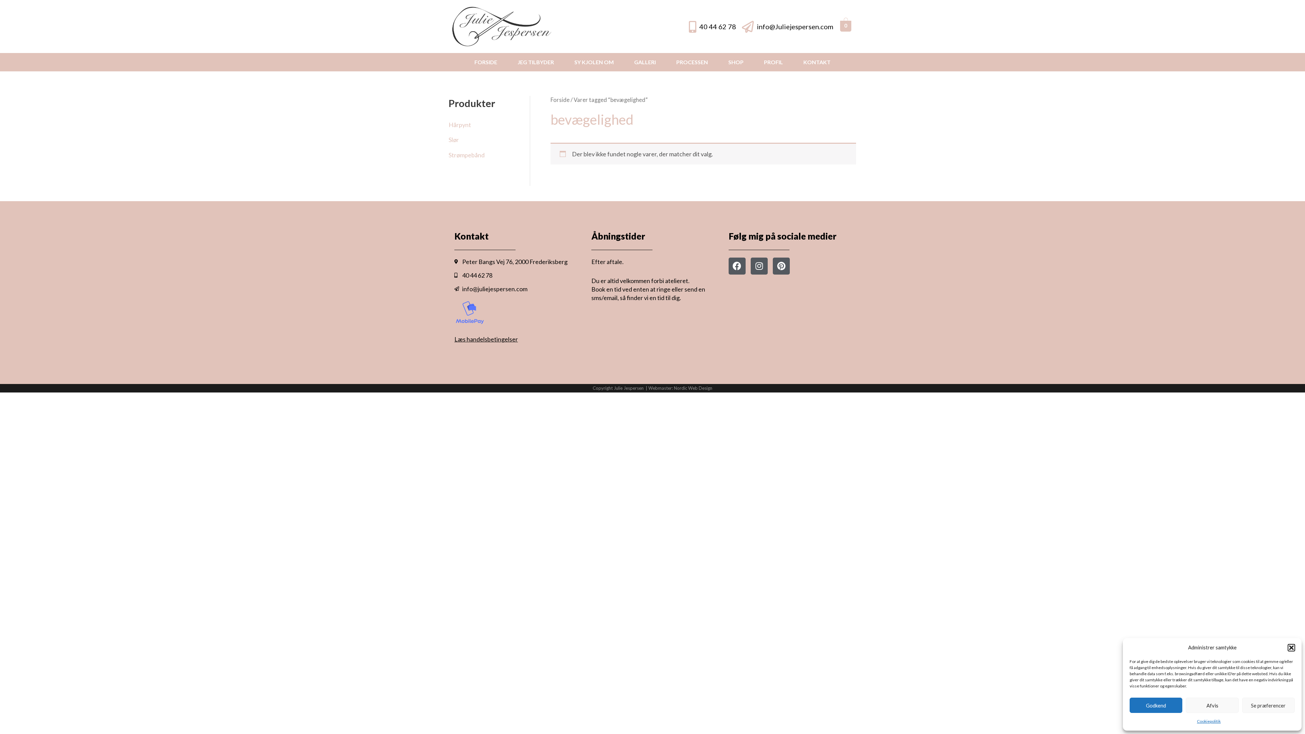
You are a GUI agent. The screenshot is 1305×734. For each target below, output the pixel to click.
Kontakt (817, 62)
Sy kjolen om (594, 62)
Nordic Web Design (693, 388)
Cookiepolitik (1209, 721)
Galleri (645, 62)
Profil (773, 62)
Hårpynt (460, 124)
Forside (485, 62)
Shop (736, 62)
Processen (692, 62)
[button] (1291, 647)
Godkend (1156, 705)
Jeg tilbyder (536, 62)
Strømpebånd (467, 155)
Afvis (1212, 705)
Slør (454, 139)
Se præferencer (1268, 705)
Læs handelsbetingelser (486, 339)
